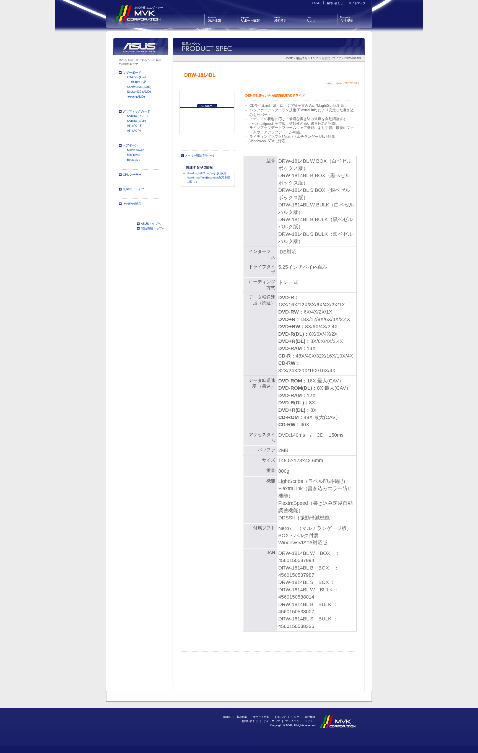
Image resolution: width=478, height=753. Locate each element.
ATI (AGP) (134, 130)
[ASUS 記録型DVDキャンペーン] (181, 146)
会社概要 (352, 19)
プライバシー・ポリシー (300, 721)
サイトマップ (357, 3)
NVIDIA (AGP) (136, 121)
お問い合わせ (334, 3)
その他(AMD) (136, 96)
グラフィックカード (136, 111)
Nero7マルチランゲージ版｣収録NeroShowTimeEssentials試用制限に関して (208, 177)
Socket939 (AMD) (139, 91)
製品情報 (221, 19)
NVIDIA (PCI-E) (137, 116)
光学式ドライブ (331, 58)
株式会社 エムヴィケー (148, 7)
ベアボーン (130, 145)
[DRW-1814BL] (207, 105)
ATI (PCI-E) (134, 125)
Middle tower (135, 150)
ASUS (314, 58)
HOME (316, 2)
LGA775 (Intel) (137, 77)
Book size (133, 159)
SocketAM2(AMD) (139, 87)
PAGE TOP (337, 699)
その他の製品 (132, 203)
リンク (320, 19)
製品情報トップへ (153, 228)
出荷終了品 (138, 82)
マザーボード (132, 72)
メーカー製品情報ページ (200, 155)
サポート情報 (254, 19)
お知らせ (287, 19)
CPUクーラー (132, 174)
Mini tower (134, 154)
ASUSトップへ (151, 223)
